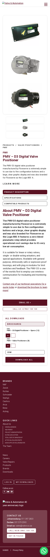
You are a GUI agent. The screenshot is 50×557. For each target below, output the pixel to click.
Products (8, 145)
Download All (24, 360)
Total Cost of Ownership (13, 437)
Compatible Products (16, 204)
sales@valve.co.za (19, 526)
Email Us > (25, 302)
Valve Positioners (29, 145)
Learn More (11, 184)
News (5, 455)
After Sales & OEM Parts (13, 440)
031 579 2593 (16, 522)
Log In (8, 482)
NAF (5, 384)
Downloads (8, 472)
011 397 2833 (20, 519)
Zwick (5, 388)
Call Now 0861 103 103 (21, 530)
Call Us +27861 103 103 (25, 309)
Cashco (6, 401)
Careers (6, 458)
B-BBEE (5, 550)
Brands (6, 468)
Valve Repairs (9, 462)
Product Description (16, 192)
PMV (5, 148)
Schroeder (7, 395)
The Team (7, 446)
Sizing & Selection (11, 435)
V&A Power (8, 429)
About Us (7, 424)
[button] (44, 551)
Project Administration (13, 432)
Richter (6, 391)
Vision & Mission (10, 427)
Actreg (5, 411)
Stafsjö (6, 398)
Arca (5, 405)
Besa (5, 408)
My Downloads (24, 482)
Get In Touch (16, 536)
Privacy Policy (18, 550)
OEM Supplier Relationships (15, 443)
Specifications (12, 198)
